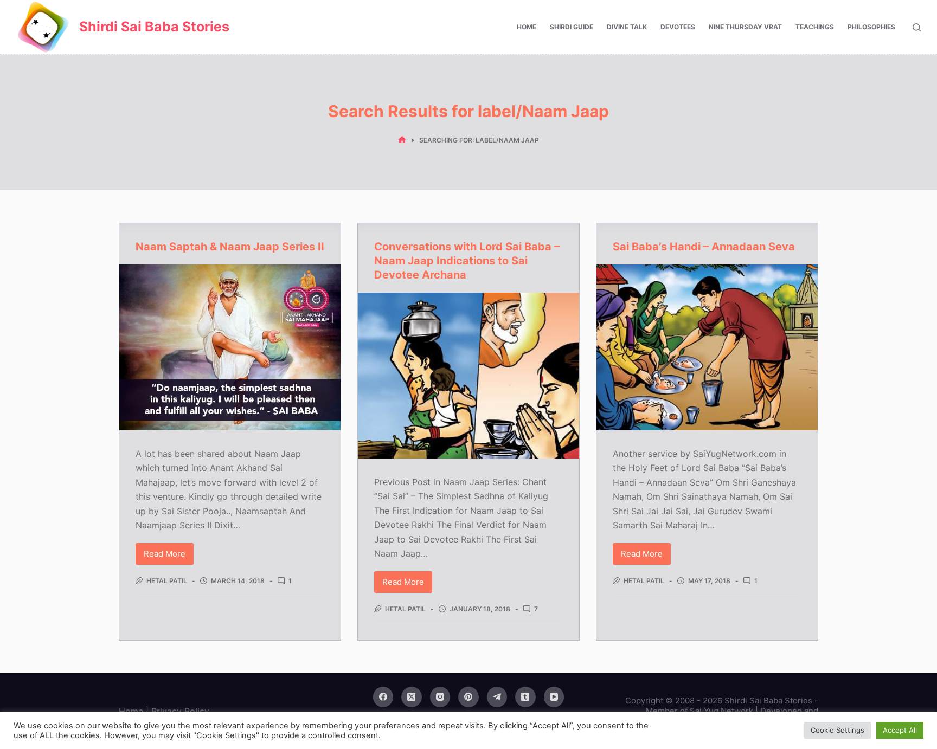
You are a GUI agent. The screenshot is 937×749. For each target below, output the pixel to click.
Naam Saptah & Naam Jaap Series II (230, 246)
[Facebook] (383, 697)
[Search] (917, 27)
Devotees (677, 27)
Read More (167, 556)
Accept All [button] (900, 730)
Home (526, 27)
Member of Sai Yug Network (699, 711)
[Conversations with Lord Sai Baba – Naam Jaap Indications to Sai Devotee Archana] (468, 376)
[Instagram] (440, 697)
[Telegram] (497, 697)
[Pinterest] (468, 697)
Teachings (814, 27)
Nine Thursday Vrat (745, 27)
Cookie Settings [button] (837, 730)
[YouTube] (554, 697)
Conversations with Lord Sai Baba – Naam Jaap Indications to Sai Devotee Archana (467, 260)
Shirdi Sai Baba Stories (154, 26)
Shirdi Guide (571, 27)
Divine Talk (627, 27)
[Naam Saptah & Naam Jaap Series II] (230, 347)
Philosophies (871, 27)
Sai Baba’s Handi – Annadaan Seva (704, 246)
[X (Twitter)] (411, 697)
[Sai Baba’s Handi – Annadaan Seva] (707, 347)
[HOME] (402, 140)
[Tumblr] (525, 697)
